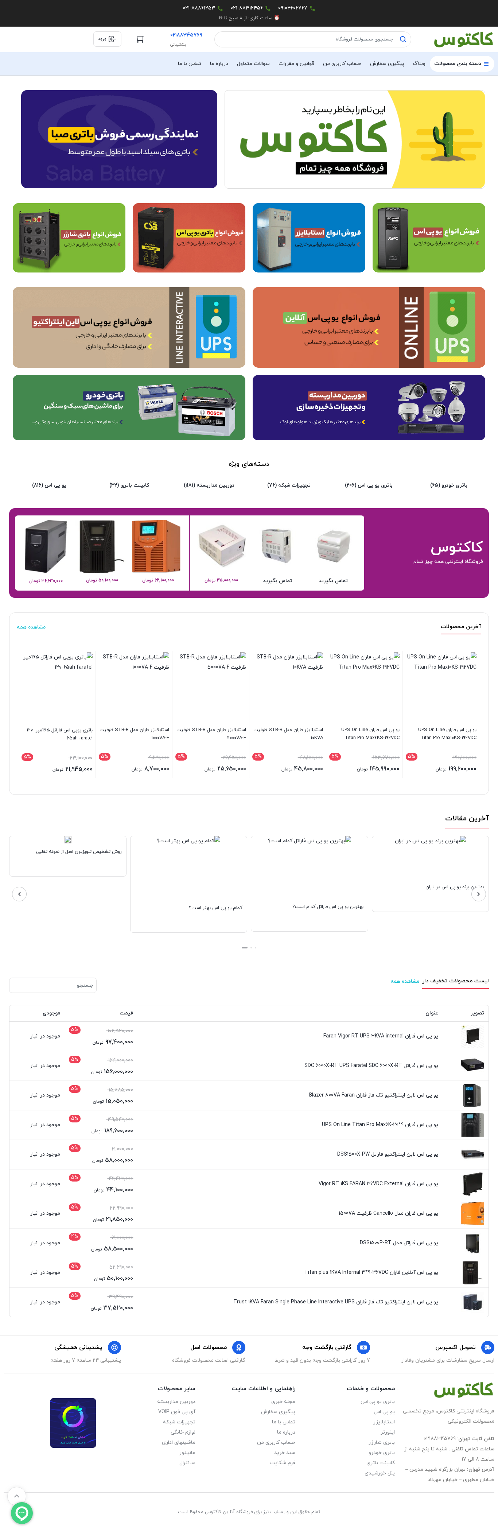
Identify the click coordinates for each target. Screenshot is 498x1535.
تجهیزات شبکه (179, 1422)
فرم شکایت (282, 1462)
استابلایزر (384, 1422)
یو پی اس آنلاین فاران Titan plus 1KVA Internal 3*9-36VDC (371, 1272)
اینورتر (388, 1432)
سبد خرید (284, 1452)
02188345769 (186, 35)
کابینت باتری (380, 1462)
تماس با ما (283, 1422)
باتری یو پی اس (378, 1401)
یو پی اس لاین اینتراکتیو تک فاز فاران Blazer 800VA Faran (373, 1095)
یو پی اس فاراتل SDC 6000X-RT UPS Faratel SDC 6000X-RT (371, 1065)
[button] (255, 947)
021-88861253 (199, 8)
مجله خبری (283, 1401)
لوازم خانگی (183, 1432)
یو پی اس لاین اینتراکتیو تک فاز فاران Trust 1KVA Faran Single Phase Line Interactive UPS (335, 1302)
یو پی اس (384, 1411)
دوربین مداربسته (176, 1401)
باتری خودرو (382, 1452)
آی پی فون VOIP (176, 1411)
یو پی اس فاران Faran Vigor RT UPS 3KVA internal (380, 1036)
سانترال (187, 1462)
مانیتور (187, 1452)
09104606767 (292, 8)
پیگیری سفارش (278, 1411)
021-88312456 (246, 8)
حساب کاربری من (276, 1442)
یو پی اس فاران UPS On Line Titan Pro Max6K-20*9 (380, 1124)
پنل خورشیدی (380, 1473)
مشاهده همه (31, 627)
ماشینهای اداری (178, 1442)
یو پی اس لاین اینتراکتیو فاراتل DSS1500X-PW (387, 1154)
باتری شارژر (382, 1442)
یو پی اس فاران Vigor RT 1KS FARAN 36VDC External (378, 1183)
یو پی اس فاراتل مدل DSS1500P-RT (399, 1243)
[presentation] (478, 894)
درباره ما (286, 1432)
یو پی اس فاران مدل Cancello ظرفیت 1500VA (388, 1213)
